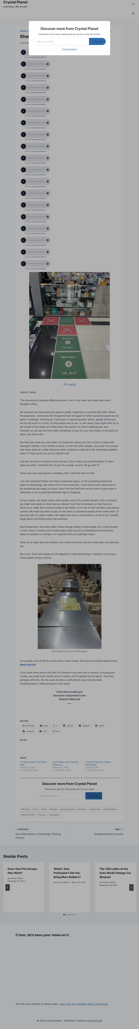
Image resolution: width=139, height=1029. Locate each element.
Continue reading (69, 49)
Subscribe (97, 41)
